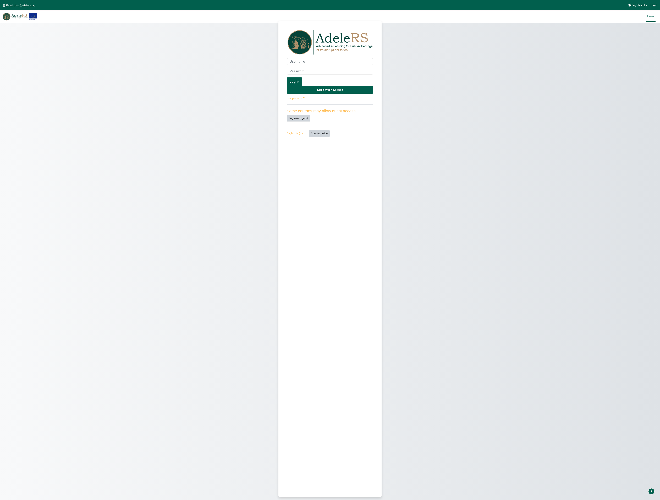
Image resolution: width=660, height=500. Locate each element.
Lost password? (296, 98)
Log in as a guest (298, 118)
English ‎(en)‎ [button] (294, 133)
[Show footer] (651, 491)
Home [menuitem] (650, 16)
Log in (654, 5)
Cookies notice (319, 133)
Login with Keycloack (330, 89)
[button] (637, 5)
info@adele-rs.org (25, 5)
